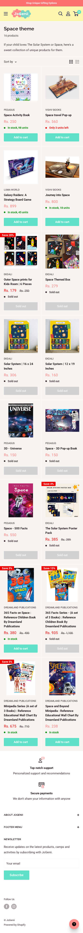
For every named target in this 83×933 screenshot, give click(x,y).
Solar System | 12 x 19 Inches (60, 366)
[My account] (68, 14)
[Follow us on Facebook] (6, 906)
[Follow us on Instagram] (14, 906)
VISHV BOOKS (53, 109)
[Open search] (60, 14)
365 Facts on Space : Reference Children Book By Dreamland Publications (20, 619)
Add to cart (21, 137)
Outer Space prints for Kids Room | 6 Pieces (18, 282)
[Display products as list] (77, 61)
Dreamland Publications (20, 607)
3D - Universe (13, 448)
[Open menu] (6, 13)
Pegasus (9, 109)
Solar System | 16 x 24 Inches (18, 366)
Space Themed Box (57, 279)
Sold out (21, 306)
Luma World (12, 189)
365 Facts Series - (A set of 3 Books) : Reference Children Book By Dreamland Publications (61, 619)
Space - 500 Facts (16, 528)
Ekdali (8, 274)
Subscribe (17, 875)
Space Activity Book (17, 115)
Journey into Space (57, 195)
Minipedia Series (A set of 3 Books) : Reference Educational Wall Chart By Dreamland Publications (20, 713)
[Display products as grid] (71, 61)
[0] (76, 13)
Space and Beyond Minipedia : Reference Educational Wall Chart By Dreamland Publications (61, 713)
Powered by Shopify (14, 924)
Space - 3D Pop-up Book (61, 448)
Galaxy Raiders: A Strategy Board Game (17, 197)
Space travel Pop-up (58, 115)
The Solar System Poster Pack (61, 531)
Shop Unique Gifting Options (41, 3)
